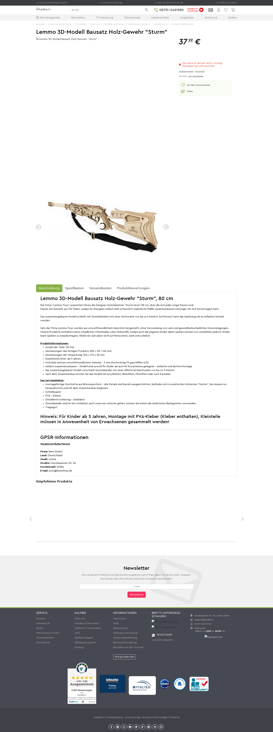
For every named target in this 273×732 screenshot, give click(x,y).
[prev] (38, 227)
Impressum (119, 618)
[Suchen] (146, 10)
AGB (115, 623)
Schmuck (211, 17)
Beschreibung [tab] (49, 288)
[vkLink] (155, 727)
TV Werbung (104, 17)
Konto (39, 628)
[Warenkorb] (234, 10)
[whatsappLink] (161, 727)
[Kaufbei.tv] (52, 9)
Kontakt (41, 618)
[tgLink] (148, 727)
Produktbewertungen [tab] (133, 288)
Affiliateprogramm (85, 642)
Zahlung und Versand (125, 633)
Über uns (80, 618)
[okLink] (117, 727)
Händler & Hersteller (87, 623)
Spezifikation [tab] (74, 288)
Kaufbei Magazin (84, 637)
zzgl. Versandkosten (195, 76)
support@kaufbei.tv (204, 620)
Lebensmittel (160, 17)
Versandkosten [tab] (100, 288)
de (210, 10)
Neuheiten (78, 17)
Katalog (79, 647)
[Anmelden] (218, 10)
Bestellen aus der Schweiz (128, 647)
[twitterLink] (136, 727)
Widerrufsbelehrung (125, 637)
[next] (166, 227)
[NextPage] (242, 518)
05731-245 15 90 (202, 624)
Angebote (187, 17)
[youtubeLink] (130, 727)
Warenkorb (43, 623)
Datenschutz (120, 628)
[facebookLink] (111, 727)
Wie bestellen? (45, 637)
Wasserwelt (132, 17)
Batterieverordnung (125, 642)
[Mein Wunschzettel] (226, 10)
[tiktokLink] (142, 727)
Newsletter (43, 642)
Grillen (232, 17)
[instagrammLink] (124, 727)
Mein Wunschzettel (47, 633)
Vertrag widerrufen (124, 657)
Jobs (77, 633)
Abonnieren (137, 594)
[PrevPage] (30, 518)
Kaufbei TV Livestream (88, 628)
